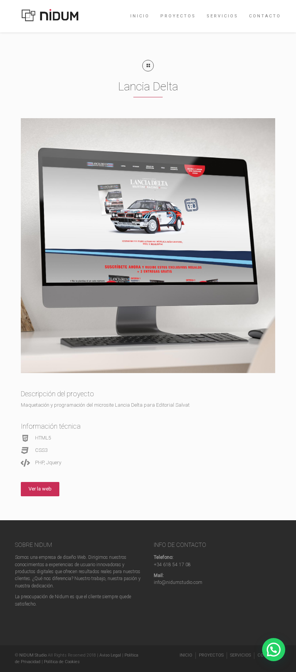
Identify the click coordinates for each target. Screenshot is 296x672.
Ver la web (40, 489)
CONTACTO (265, 16)
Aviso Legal (110, 655)
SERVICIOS (222, 16)
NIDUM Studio (33, 655)
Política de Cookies (62, 661)
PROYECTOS (178, 16)
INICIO (140, 16)
